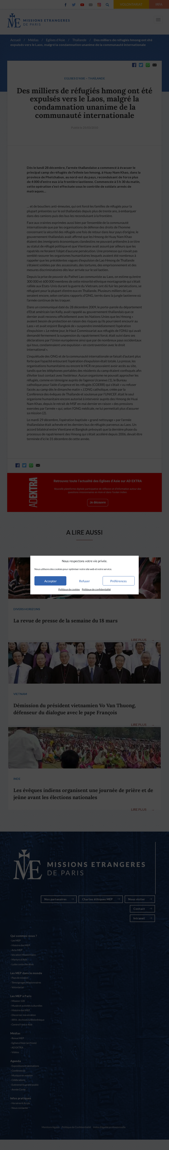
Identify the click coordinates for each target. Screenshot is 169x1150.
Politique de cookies (69, 589)
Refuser (84, 581)
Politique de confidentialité (96, 589)
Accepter (50, 581)
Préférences (118, 581)
